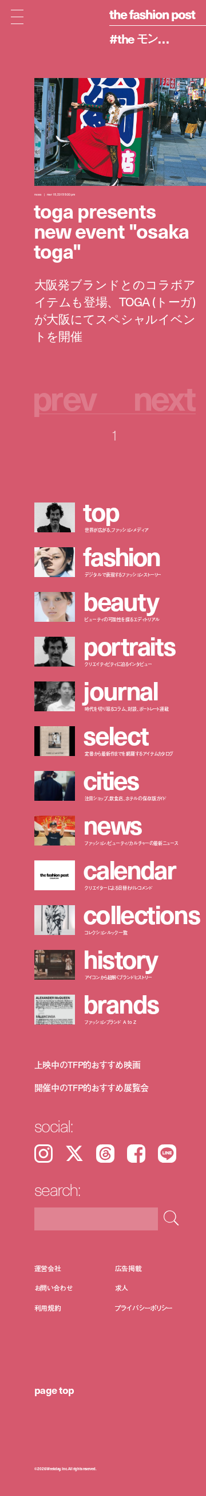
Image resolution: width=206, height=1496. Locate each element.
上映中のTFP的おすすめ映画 (87, 1064)
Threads (105, 1153)
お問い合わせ (53, 1287)
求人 (122, 1287)
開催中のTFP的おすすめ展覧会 (91, 1087)
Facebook (136, 1153)
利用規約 (48, 1307)
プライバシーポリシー (144, 1307)
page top (54, 1389)
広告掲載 (128, 1268)
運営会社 (48, 1268)
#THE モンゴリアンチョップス (144, 38)
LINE (167, 1153)
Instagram (43, 1153)
